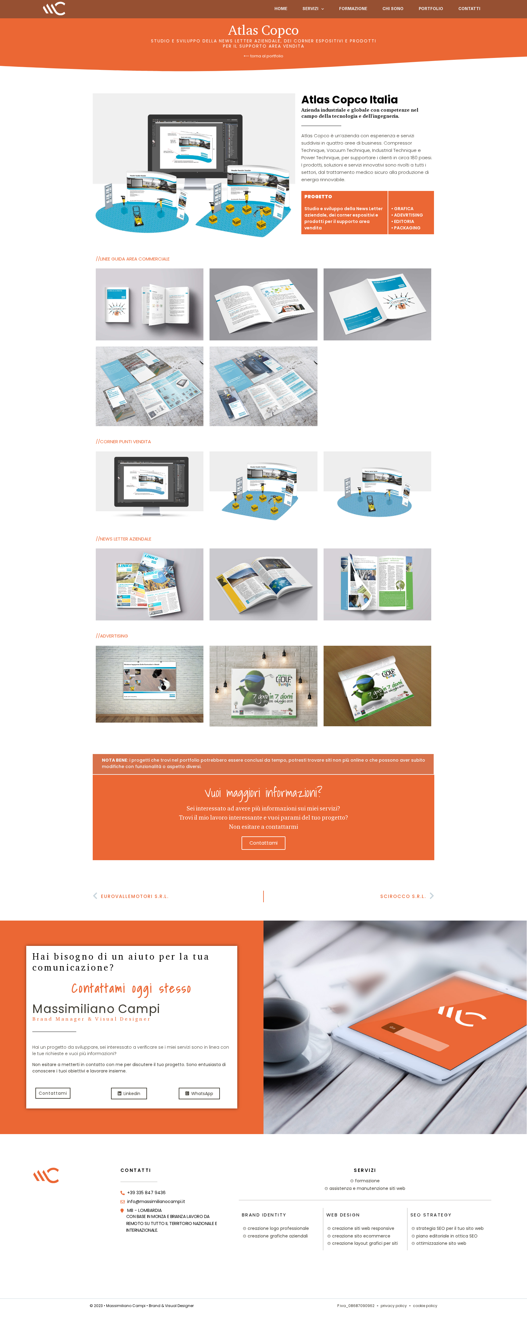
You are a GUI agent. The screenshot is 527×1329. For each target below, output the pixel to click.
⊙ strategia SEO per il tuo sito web (447, 1228)
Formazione (353, 9)
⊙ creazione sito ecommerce (358, 1236)
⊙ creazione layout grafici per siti (362, 1243)
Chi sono (392, 9)
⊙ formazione (365, 1181)
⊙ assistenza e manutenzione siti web (364, 1188)
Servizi (310, 9)
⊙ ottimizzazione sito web (438, 1243)
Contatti (469, 9)
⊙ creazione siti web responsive (360, 1228)
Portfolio (431, 9)
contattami (263, 842)
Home (280, 9)
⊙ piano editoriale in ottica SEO (444, 1236)
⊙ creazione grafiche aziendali (275, 1236)
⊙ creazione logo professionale (276, 1228)
